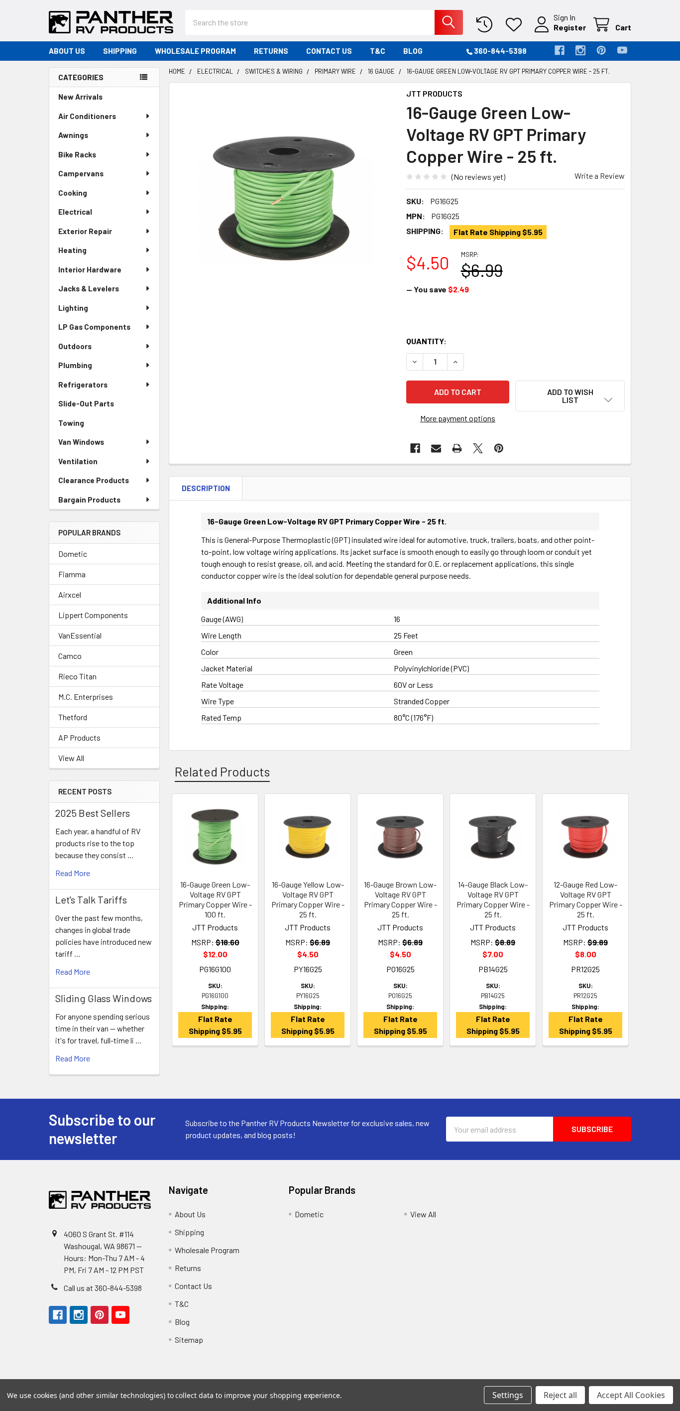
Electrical (75, 211)
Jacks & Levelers (88, 288)
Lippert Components (93, 615)
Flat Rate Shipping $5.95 (498, 232)
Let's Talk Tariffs (91, 899)
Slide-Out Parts (86, 403)
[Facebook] (559, 50)
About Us (67, 50)
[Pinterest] (601, 50)
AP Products (79, 737)
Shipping (120, 50)
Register (570, 27)
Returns (271, 50)
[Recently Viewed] (486, 24)
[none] (284, 198)
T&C (377, 50)
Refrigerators (83, 384)
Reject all (560, 1395)
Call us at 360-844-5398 (103, 1287)
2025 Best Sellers (92, 813)
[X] (478, 448)
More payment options (457, 418)
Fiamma (72, 574)
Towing (71, 422)
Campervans (81, 173)
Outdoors (75, 346)
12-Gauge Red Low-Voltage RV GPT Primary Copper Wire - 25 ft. (585, 899)
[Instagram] (580, 50)
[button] (570, 396)
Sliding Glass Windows (103, 998)
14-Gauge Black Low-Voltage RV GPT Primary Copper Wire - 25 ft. (493, 899)
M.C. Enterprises (85, 696)
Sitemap (189, 1339)
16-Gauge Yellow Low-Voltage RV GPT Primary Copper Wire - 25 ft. (307, 899)
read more (72, 873)
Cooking (72, 192)
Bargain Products (89, 499)
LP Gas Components (94, 326)
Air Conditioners (87, 116)
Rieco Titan (77, 676)
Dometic (72, 553)
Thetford (72, 717)
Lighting (73, 307)
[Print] (457, 448)
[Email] (436, 448)
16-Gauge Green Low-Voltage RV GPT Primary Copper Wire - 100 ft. (215, 899)
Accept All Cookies (631, 1395)
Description (206, 488)
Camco (70, 655)
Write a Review (599, 175)
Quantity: (426, 341)
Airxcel (69, 594)
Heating (72, 250)
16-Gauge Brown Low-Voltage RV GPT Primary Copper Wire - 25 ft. (400, 899)
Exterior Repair (85, 231)
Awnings (73, 134)
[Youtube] (622, 50)
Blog (413, 50)
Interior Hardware (89, 269)
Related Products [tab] (222, 771)
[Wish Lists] (516, 24)
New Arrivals (80, 96)
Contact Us (329, 50)
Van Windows (81, 441)
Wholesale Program (195, 50)
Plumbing (75, 365)
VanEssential (80, 635)
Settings (507, 1395)
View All (71, 758)
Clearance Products (93, 480)
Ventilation (78, 461)
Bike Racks (77, 154)
